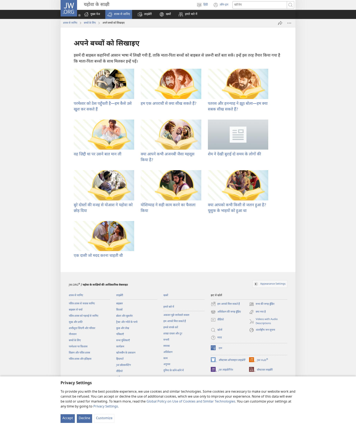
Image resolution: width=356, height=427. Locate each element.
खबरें (165, 295)
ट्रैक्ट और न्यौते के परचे (126, 322)
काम (165, 358)
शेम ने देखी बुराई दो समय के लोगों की (234, 154)
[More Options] (289, 23)
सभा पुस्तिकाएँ (123, 340)
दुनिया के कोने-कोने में (173, 370)
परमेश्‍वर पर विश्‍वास (78, 346)
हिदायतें (119, 359)
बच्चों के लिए (90, 23)
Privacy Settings (105, 407)
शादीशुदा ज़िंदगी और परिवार (82, 328)
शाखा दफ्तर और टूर (172, 333)
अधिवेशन (167, 352)
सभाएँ (166, 340)
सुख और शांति (75, 322)
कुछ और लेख (122, 328)
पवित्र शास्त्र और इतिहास (80, 359)
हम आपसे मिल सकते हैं (174, 321)
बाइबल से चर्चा (75, 310)
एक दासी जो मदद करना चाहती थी (98, 255)
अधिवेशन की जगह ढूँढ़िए (226, 312)
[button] (118, 14)
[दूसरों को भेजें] (280, 23)
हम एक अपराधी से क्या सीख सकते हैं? (169, 103)
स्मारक (166, 346)
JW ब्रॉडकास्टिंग (123, 365)
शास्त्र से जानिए (70, 23)
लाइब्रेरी (119, 295)
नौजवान (72, 334)
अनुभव (166, 364)
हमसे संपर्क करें (170, 327)
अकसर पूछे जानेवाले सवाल (176, 315)
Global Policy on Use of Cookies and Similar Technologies (190, 402)
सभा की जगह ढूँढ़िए (261, 304)
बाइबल (119, 303)
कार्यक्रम (120, 346)
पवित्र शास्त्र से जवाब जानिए (82, 303)
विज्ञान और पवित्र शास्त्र (79, 353)
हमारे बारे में (168, 307)
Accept (67, 418)
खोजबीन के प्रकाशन (125, 353)
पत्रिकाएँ (120, 334)
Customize (104, 418)
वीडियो (119, 371)
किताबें (119, 310)
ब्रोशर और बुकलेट (124, 316)
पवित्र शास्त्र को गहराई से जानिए (83, 316)
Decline (84, 418)
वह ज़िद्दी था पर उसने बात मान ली (97, 154)
